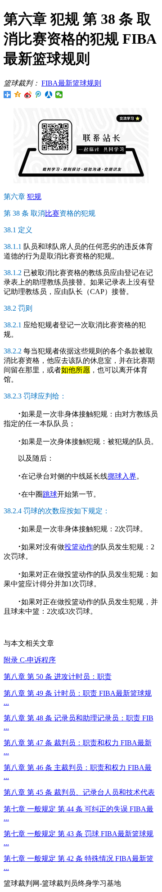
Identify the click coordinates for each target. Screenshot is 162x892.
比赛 (52, 213)
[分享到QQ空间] (18, 94)
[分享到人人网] (49, 94)
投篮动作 (78, 547)
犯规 (34, 196)
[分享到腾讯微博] (38, 94)
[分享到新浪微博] (28, 94)
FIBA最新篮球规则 (71, 83)
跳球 (50, 494)
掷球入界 (122, 476)
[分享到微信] (59, 94)
